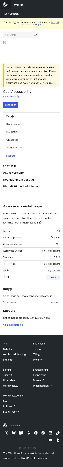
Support (10, 155)
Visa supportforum (13, 324)
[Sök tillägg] (35, 35)
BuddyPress (11, 411)
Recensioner (13, 124)
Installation (12, 131)
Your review (9, 302)
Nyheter (7, 349)
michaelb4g (13, 96)
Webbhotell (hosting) (15, 354)
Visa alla (55, 302)
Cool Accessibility (17, 92)
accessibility (53, 277)
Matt (7, 401)
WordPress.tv (12, 385)
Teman (37, 349)
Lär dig (7, 369)
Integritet (8, 359)
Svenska (15, 425)
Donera (38, 380)
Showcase (39, 343)
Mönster (38, 359)
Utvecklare (9, 380)
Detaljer (10, 116)
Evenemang (39, 374)
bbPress (9, 406)
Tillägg (36, 354)
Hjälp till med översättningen (40, 23)
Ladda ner (10, 104)
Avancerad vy (14, 147)
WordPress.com (13, 395)
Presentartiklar (42, 385)
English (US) (54, 270)
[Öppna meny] (58, 4)
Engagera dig (40, 369)
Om (5, 343)
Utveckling (12, 139)
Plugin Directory (11, 13)
